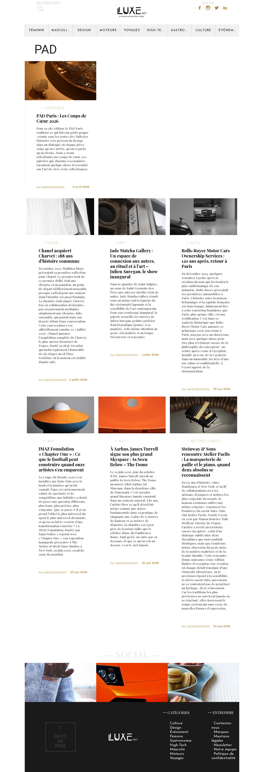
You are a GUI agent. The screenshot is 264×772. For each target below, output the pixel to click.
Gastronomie (181, 30)
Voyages (132, 30)
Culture (203, 30)
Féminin (36, 30)
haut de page (60, 741)
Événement (229, 30)
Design (84, 30)
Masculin (61, 30)
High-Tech (156, 30)
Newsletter (223, 745)
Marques (221, 732)
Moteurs (108, 30)
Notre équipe (225, 749)
